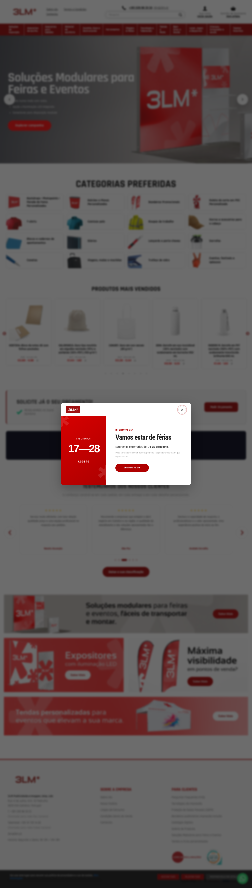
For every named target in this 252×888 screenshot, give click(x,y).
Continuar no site (132, 467)
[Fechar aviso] (182, 409)
